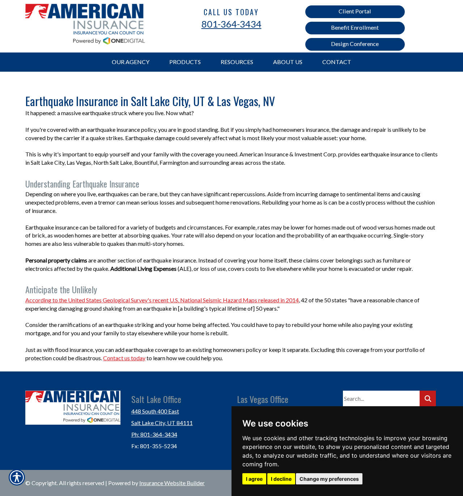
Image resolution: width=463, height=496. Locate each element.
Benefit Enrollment (355, 27)
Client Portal (355, 11)
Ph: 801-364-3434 (154, 434)
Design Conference (355, 43)
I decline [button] (281, 479)
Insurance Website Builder (172, 482)
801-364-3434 (231, 23)
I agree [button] (254, 479)
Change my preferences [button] (329, 479)
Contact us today (124, 357)
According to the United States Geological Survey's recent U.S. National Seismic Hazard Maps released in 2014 (162, 300)
